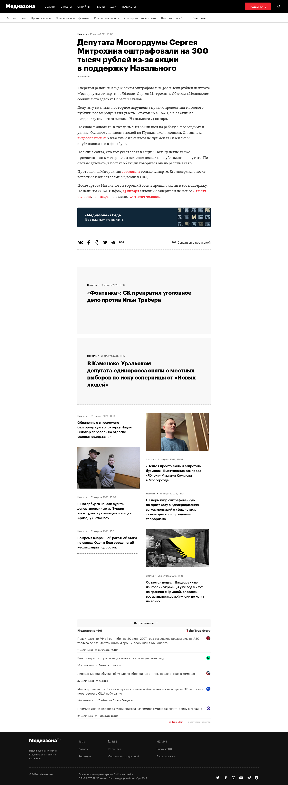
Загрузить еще (144, 623)
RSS (113, 741)
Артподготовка (16, 17)
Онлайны (83, 6)
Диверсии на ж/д (172, 17)
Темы (82, 741)
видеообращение (92, 138)
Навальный (83, 76)
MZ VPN (162, 741)
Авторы (83, 748)
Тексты (100, 6)
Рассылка (114, 748)
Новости (49, 6)
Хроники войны (41, 17)
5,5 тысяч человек (144, 197)
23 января (131, 191)
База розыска (166, 756)
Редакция (85, 756)
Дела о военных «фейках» (73, 17)
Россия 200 (164, 748)
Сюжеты (66, 6)
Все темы (199, 18)
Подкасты (129, 6)
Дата (113, 6)
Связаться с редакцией (194, 242)
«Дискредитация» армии (140, 17)
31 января (101, 197)
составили (130, 171)
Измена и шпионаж (106, 17)
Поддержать (257, 6)
